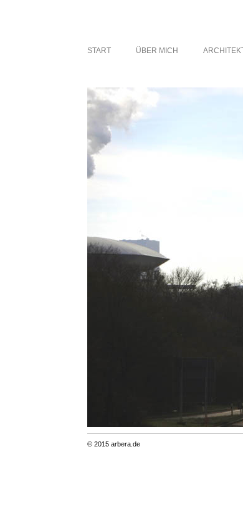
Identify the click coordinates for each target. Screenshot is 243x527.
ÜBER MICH (157, 50)
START (99, 50)
